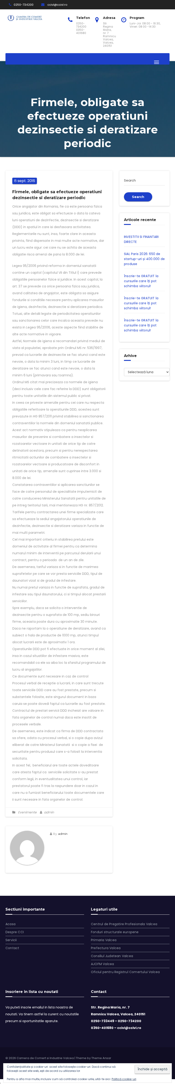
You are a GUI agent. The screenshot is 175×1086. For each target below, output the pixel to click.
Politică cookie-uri (124, 1079)
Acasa (10, 924)
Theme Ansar (101, 1058)
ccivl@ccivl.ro (57, 5)
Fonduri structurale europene (115, 932)
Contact (12, 948)
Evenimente (27, 812)
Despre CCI (14, 932)
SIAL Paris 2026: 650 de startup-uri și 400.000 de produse (144, 259)
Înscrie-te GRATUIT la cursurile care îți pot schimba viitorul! (141, 281)
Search (138, 197)
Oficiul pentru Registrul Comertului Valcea (125, 972)
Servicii (11, 940)
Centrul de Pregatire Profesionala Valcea (124, 924)
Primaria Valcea (103, 940)
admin (48, 812)
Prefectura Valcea (106, 948)
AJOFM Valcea (102, 964)
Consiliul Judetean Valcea (112, 956)
